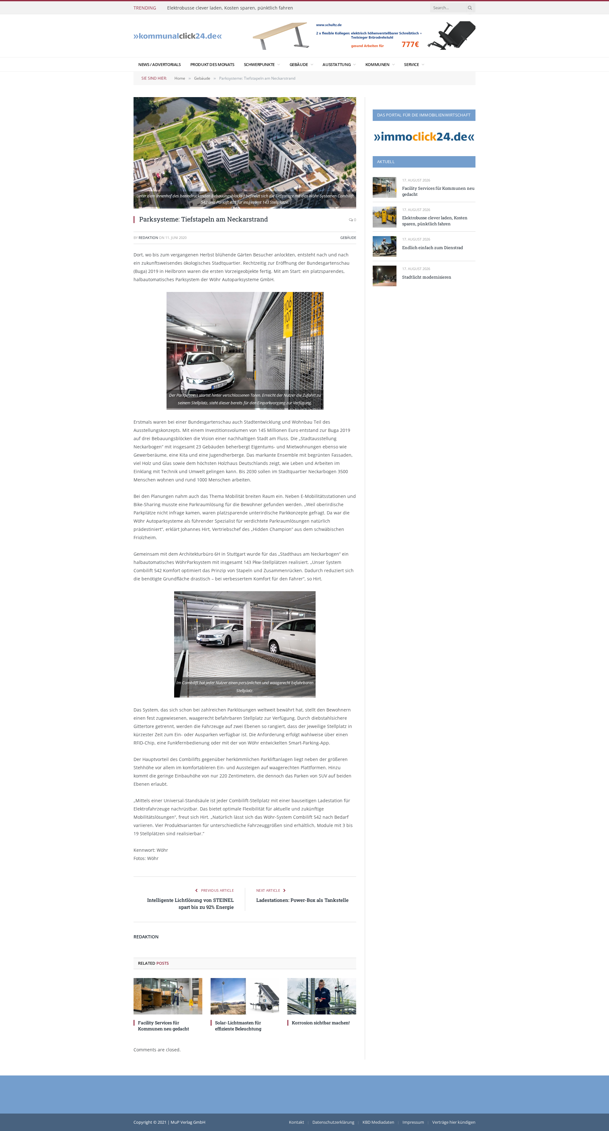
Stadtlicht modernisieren (426, 277)
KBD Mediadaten (378, 1122)
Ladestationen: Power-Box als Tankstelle (302, 900)
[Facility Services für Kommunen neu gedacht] (168, 996)
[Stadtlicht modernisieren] (384, 276)
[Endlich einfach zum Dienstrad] (384, 246)
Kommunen (377, 64)
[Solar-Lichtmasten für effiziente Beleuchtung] (245, 996)
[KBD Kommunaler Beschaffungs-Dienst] (178, 36)
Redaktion (148, 237)
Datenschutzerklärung (333, 1122)
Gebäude (299, 64)
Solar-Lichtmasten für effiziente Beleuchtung (238, 1026)
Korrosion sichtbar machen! (321, 1023)
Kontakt (296, 1122)
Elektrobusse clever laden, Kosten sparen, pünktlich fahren (230, 8)
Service (411, 64)
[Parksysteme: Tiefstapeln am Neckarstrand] (245, 152)
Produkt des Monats (212, 64)
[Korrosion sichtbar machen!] (321, 996)
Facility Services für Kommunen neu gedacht (163, 1026)
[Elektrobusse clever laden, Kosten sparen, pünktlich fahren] (384, 217)
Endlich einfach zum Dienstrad (432, 247)
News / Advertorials (159, 64)
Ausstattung (336, 64)
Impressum (413, 1122)
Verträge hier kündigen (453, 1122)
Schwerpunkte (259, 64)
